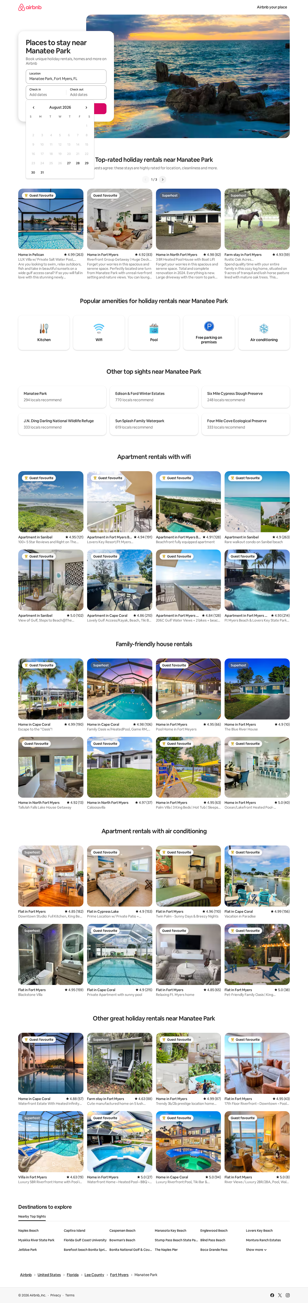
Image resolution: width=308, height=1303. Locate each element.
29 (86, 163)
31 (42, 172)
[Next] (162, 179)
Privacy (55, 1295)
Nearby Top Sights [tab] (32, 1216)
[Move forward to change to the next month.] (86, 107)
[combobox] (66, 78)
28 (78, 163)
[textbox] (45, 94)
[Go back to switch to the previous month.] (33, 107)
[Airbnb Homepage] (29, 7)
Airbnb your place (272, 7)
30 (33, 172)
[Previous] (145, 179)
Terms (70, 1295)
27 (69, 163)
